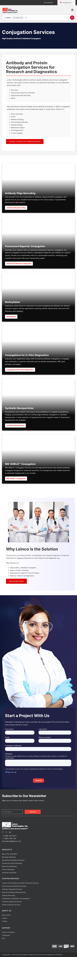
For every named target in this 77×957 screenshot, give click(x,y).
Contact (4, 918)
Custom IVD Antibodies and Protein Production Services (20, 883)
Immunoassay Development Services (14, 886)
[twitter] (6, 832)
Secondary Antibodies (9, 872)
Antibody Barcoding (8, 895)
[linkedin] (10, 832)
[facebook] (3, 832)
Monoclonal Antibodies (9, 866)
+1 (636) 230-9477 (9, 836)
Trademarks (6, 935)
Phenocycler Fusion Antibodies (12, 863)
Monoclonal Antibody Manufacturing (14, 892)
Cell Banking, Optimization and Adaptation (16, 898)
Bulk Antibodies (9, 854)
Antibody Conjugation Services (12, 889)
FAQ (3, 938)
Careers (4, 921)
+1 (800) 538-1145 (9, 838)
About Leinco (6, 915)
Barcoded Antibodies (9, 857)
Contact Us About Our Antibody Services (24, 141)
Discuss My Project (16, 581)
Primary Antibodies (8, 869)
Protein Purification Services (11, 905)
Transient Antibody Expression (12, 901)
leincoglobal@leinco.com (11, 841)
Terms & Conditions (8, 932)
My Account (48, 2)
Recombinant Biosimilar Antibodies (13, 860)
